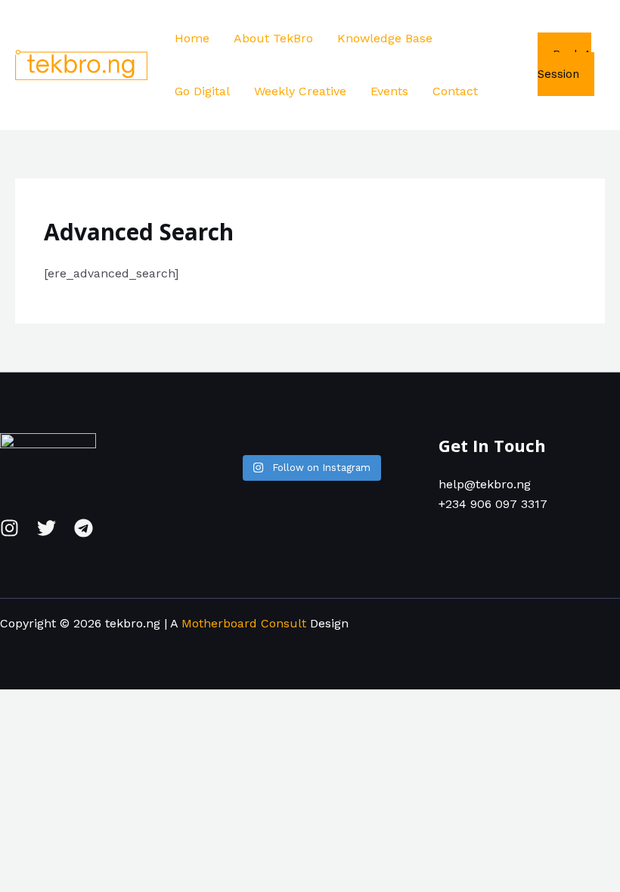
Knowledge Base (384, 38)
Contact (455, 91)
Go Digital (202, 91)
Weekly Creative (300, 91)
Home (192, 38)
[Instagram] (9, 528)
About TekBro (273, 38)
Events (389, 91)
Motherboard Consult (243, 623)
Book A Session (564, 64)
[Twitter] (46, 528)
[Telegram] (83, 528)
